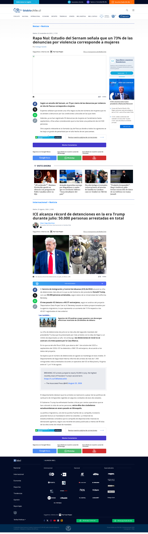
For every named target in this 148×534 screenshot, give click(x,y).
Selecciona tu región (23, 2)
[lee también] (48, 322)
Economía (45, 16)
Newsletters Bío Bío (77, 2)
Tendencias (63, 16)
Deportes (54, 16)
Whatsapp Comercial (88, 520)
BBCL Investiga (81, 16)
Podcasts (17, 16)
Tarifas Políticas (19, 519)
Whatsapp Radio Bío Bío (124, 521)
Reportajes (18, 506)
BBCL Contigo (92, 16)
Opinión (71, 16)
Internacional (35, 16)
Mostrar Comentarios (69, 145)
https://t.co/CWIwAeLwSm (55, 379)
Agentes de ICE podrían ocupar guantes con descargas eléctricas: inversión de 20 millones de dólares (80, 319)
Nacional (25, 16)
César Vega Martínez (47, 223)
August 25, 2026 (75, 383)
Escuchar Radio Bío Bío (122, 2)
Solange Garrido (41, 47)
